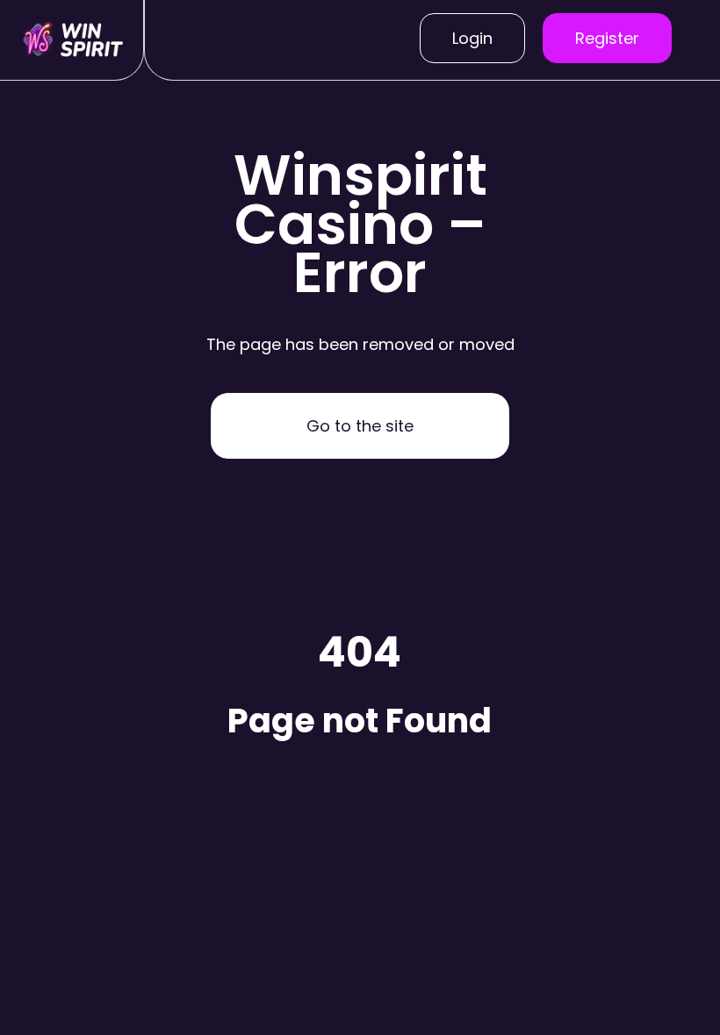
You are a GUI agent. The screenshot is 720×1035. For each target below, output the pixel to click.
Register (607, 38)
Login (472, 38)
